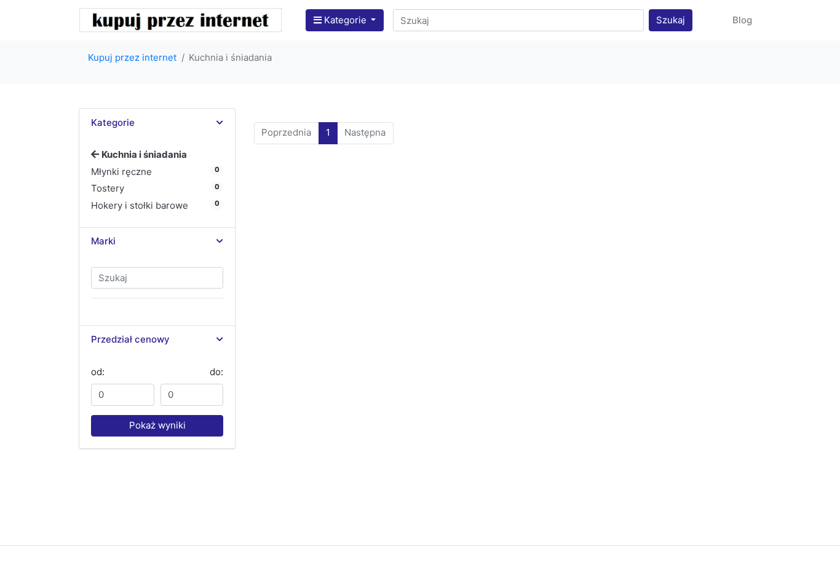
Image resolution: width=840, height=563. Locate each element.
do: (216, 372)
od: (98, 372)
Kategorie (345, 20)
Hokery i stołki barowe (139, 205)
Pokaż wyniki (157, 425)
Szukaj (670, 20)
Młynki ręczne (121, 171)
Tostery (107, 188)
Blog (742, 20)
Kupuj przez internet (132, 57)
